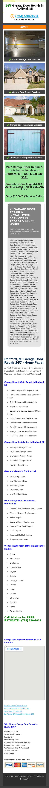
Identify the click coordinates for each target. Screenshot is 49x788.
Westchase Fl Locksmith (13, 711)
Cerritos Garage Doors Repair (15, 706)
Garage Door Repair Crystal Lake (16, 709)
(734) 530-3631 (27, 16)
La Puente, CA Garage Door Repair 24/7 (19, 714)
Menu (25, 27)
